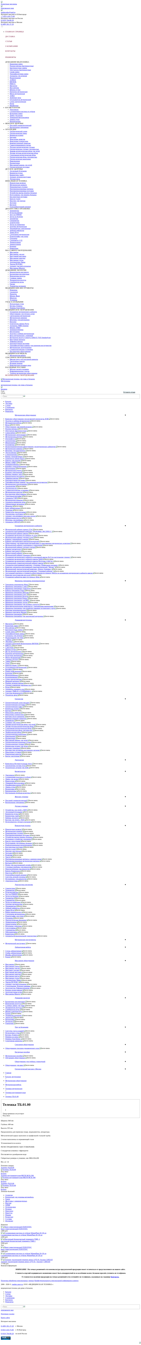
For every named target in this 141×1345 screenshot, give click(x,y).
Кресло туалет (15, 199)
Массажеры (14, 252)
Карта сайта (5, 1318)
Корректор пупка (16, 173)
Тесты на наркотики (17, 224)
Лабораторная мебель (23, 947)
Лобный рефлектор (17, 230)
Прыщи (8, 1215)
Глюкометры (14, 221)
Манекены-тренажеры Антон (16, 602)
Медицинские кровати (18, 185)
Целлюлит (9, 1221)
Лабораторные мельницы (15, 504)
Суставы (8, 1219)
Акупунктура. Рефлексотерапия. (17, 988)
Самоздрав (9, 647)
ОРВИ (7, 1205)
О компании (11, 46)
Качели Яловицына (12, 871)
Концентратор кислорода (19, 272)
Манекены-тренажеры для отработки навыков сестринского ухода (30, 608)
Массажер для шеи (12, 970)
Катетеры (9, 673)
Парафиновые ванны (13, 785)
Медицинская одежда (13, 470)
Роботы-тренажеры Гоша (14, 590)
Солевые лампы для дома (15, 1005)
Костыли (13, 205)
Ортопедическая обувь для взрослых (23, 157)
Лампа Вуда (14, 232)
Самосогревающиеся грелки (20, 145)
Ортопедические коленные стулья (18, 742)
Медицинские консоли (14, 492)
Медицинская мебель (18, 355)
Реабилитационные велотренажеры (18, 845)
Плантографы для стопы (19, 236)
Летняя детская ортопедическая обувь (24, 153)
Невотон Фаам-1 (11, 665)
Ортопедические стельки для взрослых (24, 149)
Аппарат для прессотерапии (20, 266)
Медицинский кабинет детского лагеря (20, 547)
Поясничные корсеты (13, 754)
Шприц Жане (15, 296)
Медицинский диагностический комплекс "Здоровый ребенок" (29, 571)
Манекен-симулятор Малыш (16, 612)
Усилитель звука (11, 695)
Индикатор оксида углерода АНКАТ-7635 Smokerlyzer (30, 338)
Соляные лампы (16, 278)
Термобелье (9, 720)
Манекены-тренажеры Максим (17, 592)
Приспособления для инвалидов (17, 869)
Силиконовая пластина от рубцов (22, 111)
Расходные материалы (13, 655)
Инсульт (8, 1203)
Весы (7, 425)
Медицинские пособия (14, 1056)
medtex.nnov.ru (17, 1284)
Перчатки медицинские (19, 92)
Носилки (13, 322)
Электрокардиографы (13, 496)
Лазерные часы (15, 98)
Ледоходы (9, 1021)
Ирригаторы (10, 781)
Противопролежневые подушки (22, 191)
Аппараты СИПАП (12, 522)
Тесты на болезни (16, 217)
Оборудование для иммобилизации (18, 427)
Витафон (8, 669)
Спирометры (10, 930)
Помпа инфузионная (13, 671)
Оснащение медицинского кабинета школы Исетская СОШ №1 (29, 561)
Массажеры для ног (17, 254)
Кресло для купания (13, 841)
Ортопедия (19, 699)
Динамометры (10, 906)
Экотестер (9, 1017)
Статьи (8, 41)
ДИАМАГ (9, 642)
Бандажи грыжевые (12, 748)
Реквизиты (10, 57)
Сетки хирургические (18, 102)
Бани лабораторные (12, 508)
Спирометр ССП (16, 240)
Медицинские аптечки (14, 437)
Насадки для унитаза (17, 201)
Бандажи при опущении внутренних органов (22, 750)
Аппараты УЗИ (11, 498)
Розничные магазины (9, 4)
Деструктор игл (11, 488)
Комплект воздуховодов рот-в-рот (18, 575)
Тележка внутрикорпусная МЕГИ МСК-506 (17, 1175)
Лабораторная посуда (13, 518)
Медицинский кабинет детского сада (19, 537)
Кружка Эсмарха (16, 306)
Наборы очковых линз (13, 474)
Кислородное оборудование (20, 351)
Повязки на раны (12, 1037)
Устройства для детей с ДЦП (16, 810)
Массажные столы (16, 260)
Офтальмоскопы (11, 932)
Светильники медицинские (20, 316)
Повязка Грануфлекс (17, 308)
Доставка (10, 36)
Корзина (4, 389)
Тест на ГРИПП (16, 215)
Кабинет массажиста (13, 551)
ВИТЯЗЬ (13, 82)
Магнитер (13, 86)
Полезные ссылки (7, 1314)
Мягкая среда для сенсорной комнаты (24, 359)
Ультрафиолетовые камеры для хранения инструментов (30, 345)
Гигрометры (10, 445)
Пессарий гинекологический (20, 125)
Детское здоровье (21, 806)
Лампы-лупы (14, 119)
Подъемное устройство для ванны (18, 839)
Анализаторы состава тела (15, 766)
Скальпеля (14, 292)
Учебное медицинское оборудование (23, 373)
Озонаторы (9, 1023)
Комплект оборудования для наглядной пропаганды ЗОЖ (27, 419)
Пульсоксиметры (16, 213)
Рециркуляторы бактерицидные (22, 66)
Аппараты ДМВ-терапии (19, 326)
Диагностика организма (24, 885)
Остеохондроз (10, 1207)
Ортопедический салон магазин (17, 703)
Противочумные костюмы (19, 343)
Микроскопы (10, 443)
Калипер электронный (14, 472)
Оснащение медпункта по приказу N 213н (21, 535)
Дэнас (7, 663)
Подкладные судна (17, 304)
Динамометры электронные (20, 228)
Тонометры (14, 219)
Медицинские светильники (15, 435)
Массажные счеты (12, 966)
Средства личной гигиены (15, 877)
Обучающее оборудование (15, 1058)
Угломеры (13, 300)
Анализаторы (10, 486)
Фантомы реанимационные (15, 610)
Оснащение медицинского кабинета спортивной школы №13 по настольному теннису (38, 557)
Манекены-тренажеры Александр (18, 588)
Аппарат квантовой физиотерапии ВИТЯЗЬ (22, 644)
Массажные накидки (17, 258)
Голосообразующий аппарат (20, 207)
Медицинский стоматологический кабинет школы (24, 563)
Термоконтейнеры (16, 330)
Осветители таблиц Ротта (19, 324)
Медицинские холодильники (21, 347)
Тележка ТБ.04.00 (7, 1168)
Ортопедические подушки (20, 167)
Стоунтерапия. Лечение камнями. (18, 986)
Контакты (10, 51)
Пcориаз (8, 1209)
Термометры (14, 211)
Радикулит (9, 1217)
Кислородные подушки (18, 197)
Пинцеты (13, 294)
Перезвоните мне (7, 8)
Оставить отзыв (129, 392)
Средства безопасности (14, 693)
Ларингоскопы (15, 244)
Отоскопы (13, 238)
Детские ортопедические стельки (22, 147)
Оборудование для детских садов (22, 314)
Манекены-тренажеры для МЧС (17, 600)
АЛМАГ (13, 80)
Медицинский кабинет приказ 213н (19, 529)
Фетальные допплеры (13, 926)
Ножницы (13, 290)
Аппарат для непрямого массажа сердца (20, 516)
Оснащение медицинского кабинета (23, 312)
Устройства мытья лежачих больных (23, 193)
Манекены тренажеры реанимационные (30, 581)
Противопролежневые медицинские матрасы (22, 861)
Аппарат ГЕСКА (12, 659)
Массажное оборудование (24, 961)
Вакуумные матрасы (17, 339)
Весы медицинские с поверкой (21, 336)
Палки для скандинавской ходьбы (18, 865)
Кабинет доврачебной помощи (17, 539)
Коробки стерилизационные (16, 466)
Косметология (20, 771)
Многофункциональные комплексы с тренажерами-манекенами (29, 606)
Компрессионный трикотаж (20, 143)
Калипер (13, 246)
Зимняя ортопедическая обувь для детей (25, 151)
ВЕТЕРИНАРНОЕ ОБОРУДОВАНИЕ (19, 375)
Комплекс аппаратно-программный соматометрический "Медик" (30, 567)
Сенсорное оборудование (24, 1044)
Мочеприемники (11, 675)
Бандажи (13, 137)
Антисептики (10, 441)
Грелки (12, 284)
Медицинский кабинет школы (17, 533)
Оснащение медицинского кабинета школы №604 (24, 559)
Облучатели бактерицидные (20, 70)
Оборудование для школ (14, 1065)
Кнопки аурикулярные (14, 990)
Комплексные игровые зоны (20, 365)
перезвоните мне (7, 1310)
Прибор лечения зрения (14, 683)
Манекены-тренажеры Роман (16, 598)
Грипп (7, 1199)
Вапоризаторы (15, 121)
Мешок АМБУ (15, 328)
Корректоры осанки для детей (16, 746)
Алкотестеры (14, 223)
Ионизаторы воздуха (17, 276)
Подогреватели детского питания (18, 822)
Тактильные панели (17, 361)
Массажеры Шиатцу (17, 268)
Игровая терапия (16, 363)
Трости (8, 857)
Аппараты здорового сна (14, 689)
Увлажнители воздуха (18, 280)
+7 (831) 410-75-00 (8, 16)
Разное (8, 957)
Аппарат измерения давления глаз (18, 685)
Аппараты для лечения (18, 76)
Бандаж (8, 710)
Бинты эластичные (12, 756)
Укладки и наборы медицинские (22, 334)
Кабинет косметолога (13, 549)
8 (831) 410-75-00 (7, 1330)
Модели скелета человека (19, 369)
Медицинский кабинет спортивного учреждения (24, 545)
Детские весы (15, 179)
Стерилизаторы (11, 454)
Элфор (12, 96)
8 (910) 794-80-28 (7, 20)
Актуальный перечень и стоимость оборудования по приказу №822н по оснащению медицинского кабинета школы (49, 573)
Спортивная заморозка (14, 1041)
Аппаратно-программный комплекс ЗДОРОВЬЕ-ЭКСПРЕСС (28, 531)
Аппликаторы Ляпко (17, 262)
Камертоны (14, 248)
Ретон (12, 104)
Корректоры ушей (12, 816)
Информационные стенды (19, 371)
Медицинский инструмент (15, 943)
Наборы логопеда (12, 818)
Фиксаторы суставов (13, 752)
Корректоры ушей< (17, 175)
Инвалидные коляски (18, 183)
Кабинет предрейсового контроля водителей (22, 541)
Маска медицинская (17, 94)
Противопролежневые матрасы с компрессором (23, 859)
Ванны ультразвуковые (14, 456)
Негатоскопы (15, 332)
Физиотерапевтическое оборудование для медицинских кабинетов (30, 447)
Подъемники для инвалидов (16, 879)
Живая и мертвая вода (13, 1011)
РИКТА (13, 84)
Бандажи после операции (15, 716)
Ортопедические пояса (18, 133)
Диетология (19, 760)
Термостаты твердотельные (15, 512)
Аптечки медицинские (18, 226)
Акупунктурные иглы (13, 992)
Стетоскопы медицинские (19, 234)
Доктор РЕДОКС (16, 264)
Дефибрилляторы (16, 341)
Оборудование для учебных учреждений (30, 1061)
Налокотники (15, 163)
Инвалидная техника (23, 825)
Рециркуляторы (11, 429)
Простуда (8, 1213)
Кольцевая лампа (16, 113)
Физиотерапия (15, 78)
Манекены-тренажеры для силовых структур (22, 604)
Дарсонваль (14, 109)
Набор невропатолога (13, 912)
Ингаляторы (14, 88)
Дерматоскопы (15, 242)
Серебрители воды (17, 282)
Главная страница (14, 32)
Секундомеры (10, 928)
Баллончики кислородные (19, 274)
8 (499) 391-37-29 (7, 24)
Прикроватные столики (19, 187)
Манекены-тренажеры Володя (16, 596)
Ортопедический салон (18, 131)
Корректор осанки (16, 135)
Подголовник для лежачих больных (23, 195)
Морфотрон (14, 106)
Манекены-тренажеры (13, 614)
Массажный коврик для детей (21, 165)
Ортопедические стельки (15, 744)
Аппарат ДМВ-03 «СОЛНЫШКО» (18, 691)
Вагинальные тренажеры (19, 127)
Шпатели (13, 298)
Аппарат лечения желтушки (20, 177)
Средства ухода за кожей (14, 1031)
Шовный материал (12, 681)
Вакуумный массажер (18, 256)
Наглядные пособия (22, 1052)
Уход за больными (21, 1027)
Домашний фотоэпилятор (19, 117)
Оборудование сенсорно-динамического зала (22, 1048)
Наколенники (15, 161)
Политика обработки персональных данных (17, 1281)
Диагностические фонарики (16, 920)
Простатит (9, 1211)
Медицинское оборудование (25, 415)
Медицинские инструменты (25, 940)
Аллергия (9, 1195)
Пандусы (9, 873)
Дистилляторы (11, 453)
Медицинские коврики (18, 318)
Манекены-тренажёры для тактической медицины (24, 616)
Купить (3, 1173)
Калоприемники (11, 677)
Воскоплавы (10, 789)
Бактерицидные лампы (18, 68)
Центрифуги (10, 439)
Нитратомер (10, 1019)
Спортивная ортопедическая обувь (23, 155)
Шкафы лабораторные (13, 955)
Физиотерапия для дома (14, 638)
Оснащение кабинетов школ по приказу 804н (22, 577)
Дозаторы (9, 510)
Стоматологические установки (21, 349)
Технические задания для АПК (17, 768)
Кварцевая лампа (16, 64)
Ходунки (13, 203)
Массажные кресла (12, 976)
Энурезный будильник (18, 171)
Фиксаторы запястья (17, 139)
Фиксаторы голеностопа (19, 141)
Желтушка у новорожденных (16, 1201)
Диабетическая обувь (13, 732)
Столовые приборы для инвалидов (18, 867)
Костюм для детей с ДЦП (15, 820)
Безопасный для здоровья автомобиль (19, 1197)
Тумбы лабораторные (13, 953)
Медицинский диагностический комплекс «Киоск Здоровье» (28, 569)
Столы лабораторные (13, 951)
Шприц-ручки (15, 90)
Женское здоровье (21, 797)
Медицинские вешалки (14, 500)
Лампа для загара (16, 115)
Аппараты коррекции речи (15, 502)
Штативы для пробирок (14, 520)
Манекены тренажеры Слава (16, 586)
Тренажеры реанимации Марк (16, 584)
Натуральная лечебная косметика (18, 793)
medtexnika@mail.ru (8, 12)
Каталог (8, 401)
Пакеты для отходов (13, 460)
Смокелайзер (10, 433)
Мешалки (9, 506)
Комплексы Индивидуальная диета (18, 764)
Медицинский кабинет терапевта (18, 555)
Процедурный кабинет (14, 553)
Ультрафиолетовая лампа (19, 74)
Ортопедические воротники (20, 159)
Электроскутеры (11, 881)
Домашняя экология (22, 998)
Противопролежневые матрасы (21, 189)
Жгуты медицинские (13, 651)
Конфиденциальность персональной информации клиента (56, 1281)
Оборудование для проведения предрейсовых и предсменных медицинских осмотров (37, 543)
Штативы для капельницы (20, 320)
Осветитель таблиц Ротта (15, 458)
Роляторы (9, 855)
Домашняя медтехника (23, 620)
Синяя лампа (14, 72)
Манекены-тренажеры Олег (16, 594)
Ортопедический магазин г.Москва (28, 1069)
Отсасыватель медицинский (20, 100)
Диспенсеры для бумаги (14, 514)
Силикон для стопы (12, 722)
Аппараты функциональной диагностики (21, 936)
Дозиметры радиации (18, 286)
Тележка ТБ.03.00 (7, 1183)
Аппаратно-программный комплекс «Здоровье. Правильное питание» (31, 565)
